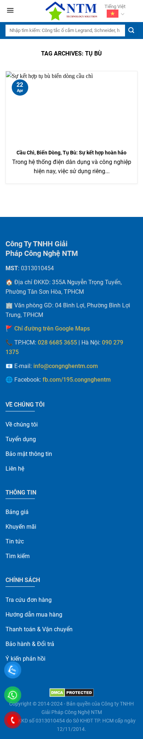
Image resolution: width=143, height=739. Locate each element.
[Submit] (131, 30)
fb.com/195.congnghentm (77, 379)
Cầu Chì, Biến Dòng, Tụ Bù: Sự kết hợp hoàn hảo (71, 153)
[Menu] (10, 11)
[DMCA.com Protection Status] (72, 692)
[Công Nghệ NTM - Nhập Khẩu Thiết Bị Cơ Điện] (71, 11)
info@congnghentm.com (65, 366)
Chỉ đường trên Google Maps (52, 328)
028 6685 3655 (57, 342)
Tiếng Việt (114, 6)
